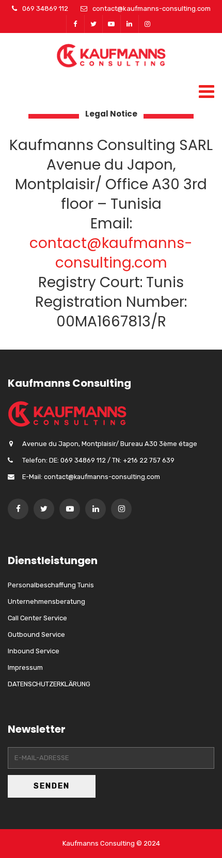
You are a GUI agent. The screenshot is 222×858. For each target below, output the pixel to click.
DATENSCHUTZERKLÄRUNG (49, 684)
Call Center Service (37, 618)
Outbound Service (36, 634)
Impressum (25, 667)
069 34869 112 (45, 8)
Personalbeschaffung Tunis (51, 585)
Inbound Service (33, 651)
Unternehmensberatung (46, 601)
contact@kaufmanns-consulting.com (151, 8)
